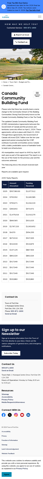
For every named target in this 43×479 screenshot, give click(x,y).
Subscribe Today (11, 353)
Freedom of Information (10, 440)
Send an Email (11, 314)
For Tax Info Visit (33, 10)
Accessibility (7, 397)
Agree (6, 474)
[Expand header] (39, 16)
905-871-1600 (30, 28)
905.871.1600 (8, 368)
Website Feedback (8, 454)
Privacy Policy (22, 468)
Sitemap (5, 394)
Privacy (4, 436)
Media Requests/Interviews (13, 402)
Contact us (22, 42)
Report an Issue (22, 35)
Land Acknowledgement (10, 449)
